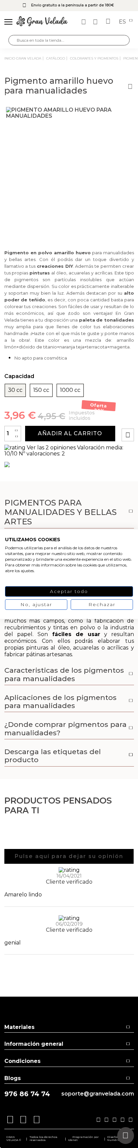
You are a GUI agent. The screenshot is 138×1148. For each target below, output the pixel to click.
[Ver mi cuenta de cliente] (96, 22)
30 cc (15, 390)
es (123, 22)
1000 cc (70, 390)
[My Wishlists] (84, 22)
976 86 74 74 (27, 1094)
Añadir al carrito (70, 433)
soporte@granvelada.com (97, 1094)
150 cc (41, 390)
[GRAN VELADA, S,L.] (42, 22)
